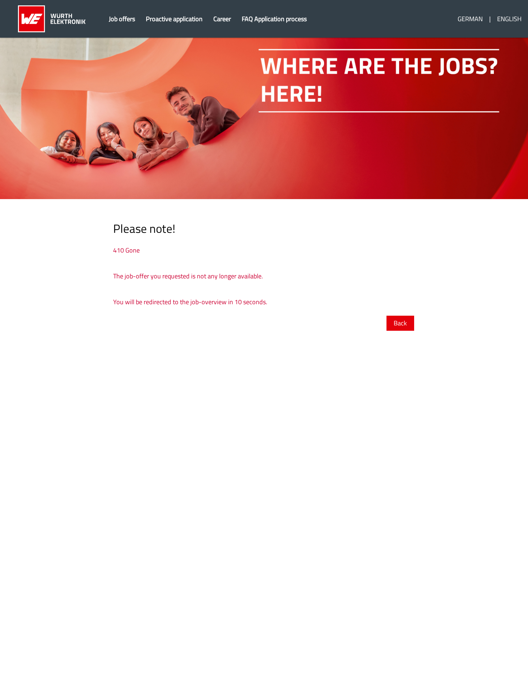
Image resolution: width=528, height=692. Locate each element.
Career (222, 19)
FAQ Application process (274, 19)
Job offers (122, 19)
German (470, 19)
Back (400, 323)
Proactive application (174, 19)
